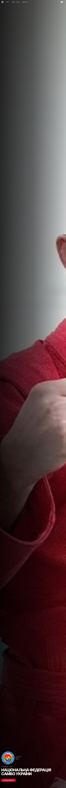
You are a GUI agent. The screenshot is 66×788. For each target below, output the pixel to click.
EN (63, 2)
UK (61, 2)
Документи (25, 2)
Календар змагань (8, 780)
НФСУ (7, 2)
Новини (13, 2)
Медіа (18, 2)
